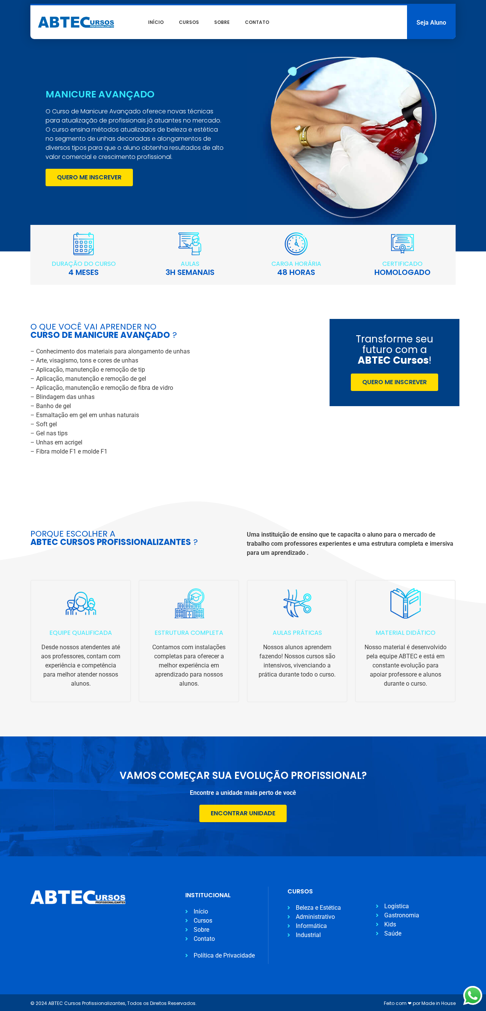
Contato (257, 22)
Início (156, 22)
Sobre (222, 22)
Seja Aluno (431, 22)
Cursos (189, 22)
